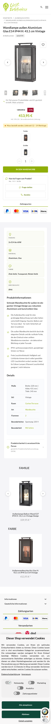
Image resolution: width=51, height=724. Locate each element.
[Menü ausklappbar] (47, 7)
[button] (25, 599)
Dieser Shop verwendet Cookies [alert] (25, 638)
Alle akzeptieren (25, 705)
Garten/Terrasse (31, 403)
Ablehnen (25, 714)
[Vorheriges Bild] (8, 62)
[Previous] (8, 493)
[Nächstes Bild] (43, 62)
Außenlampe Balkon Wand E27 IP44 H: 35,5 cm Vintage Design (25, 515)
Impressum (26, 674)
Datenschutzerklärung (10, 674)
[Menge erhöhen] (31, 161)
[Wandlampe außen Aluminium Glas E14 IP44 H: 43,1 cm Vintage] (25, 62)
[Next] (43, 493)
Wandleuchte (30, 410)
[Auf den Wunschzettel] (43, 45)
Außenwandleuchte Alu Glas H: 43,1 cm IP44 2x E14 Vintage (25, 571)
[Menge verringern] (19, 161)
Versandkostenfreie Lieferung (30, 119)
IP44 (10, 290)
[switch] (8, 682)
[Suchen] (41, 7)
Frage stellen (27, 187)
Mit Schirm (29, 428)
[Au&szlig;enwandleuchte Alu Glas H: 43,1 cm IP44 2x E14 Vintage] (25, 137)
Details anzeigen (25, 721)
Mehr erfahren (18, 103)
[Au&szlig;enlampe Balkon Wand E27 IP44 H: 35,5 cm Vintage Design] (25, 152)
